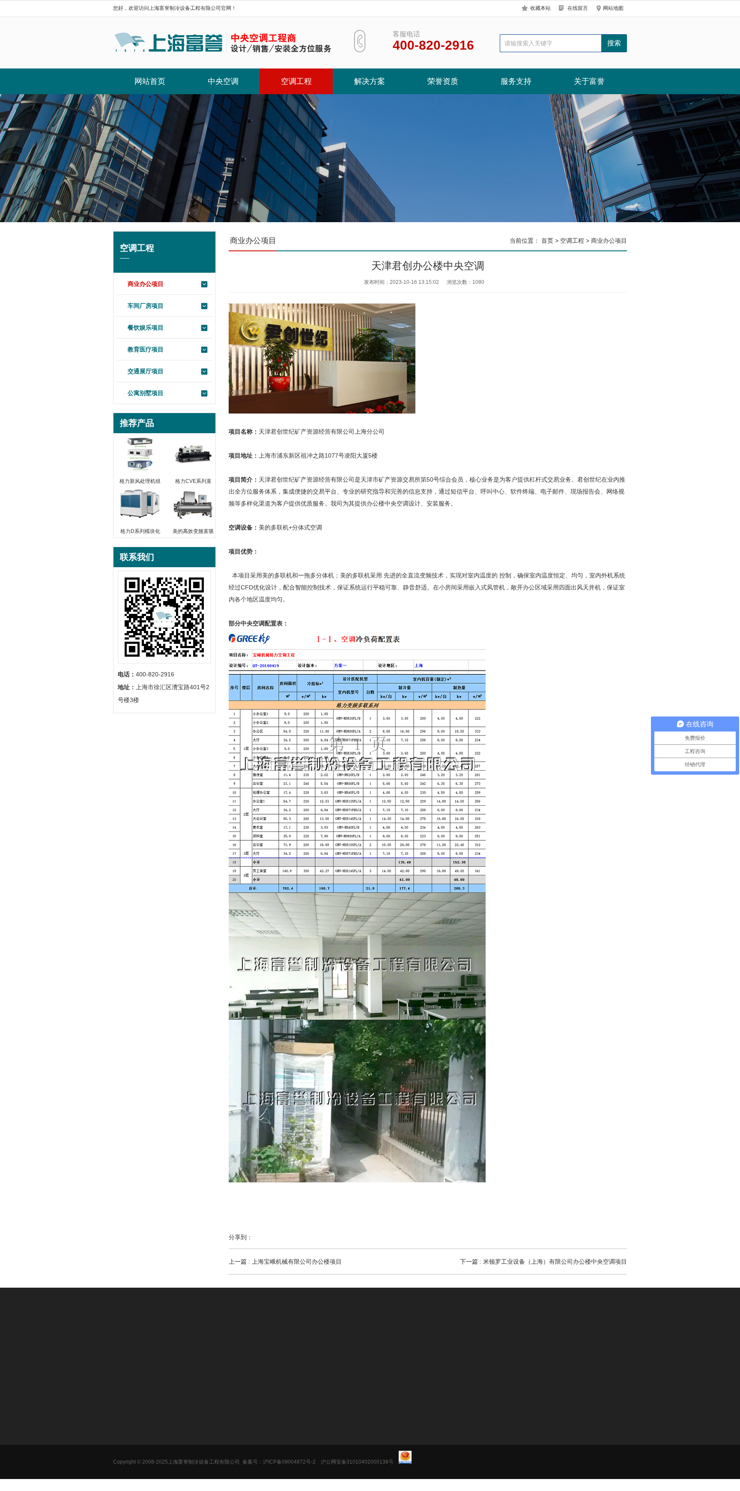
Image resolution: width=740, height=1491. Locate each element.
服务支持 (516, 81)
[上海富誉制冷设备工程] (223, 43)
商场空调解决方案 (256, 1430)
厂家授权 (304, 1417)
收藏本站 (540, 8)
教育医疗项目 (146, 349)
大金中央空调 (131, 1455)
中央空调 (223, 81)
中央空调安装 (167, 1345)
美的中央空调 (131, 1417)
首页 (547, 240)
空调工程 (296, 81)
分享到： (241, 1237)
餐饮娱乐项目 (146, 327)
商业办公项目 (146, 283)
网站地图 (613, 8)
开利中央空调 (131, 1481)
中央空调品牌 (263, 1345)
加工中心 (335, 1345)
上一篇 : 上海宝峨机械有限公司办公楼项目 (285, 1261)
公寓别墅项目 (146, 393)
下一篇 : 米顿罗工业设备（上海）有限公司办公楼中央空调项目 (543, 1261)
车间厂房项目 (146, 305)
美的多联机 (274, 527)
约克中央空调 (131, 1430)
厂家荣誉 (304, 1430)
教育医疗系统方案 (256, 1455)
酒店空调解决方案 (256, 1443)
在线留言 (577, 8)
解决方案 (369, 81)
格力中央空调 (131, 1443)
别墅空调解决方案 (256, 1468)
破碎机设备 (302, 1345)
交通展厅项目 (146, 371)
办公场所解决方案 (256, 1417)
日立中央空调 (131, 1468)
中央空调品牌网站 (215, 1345)
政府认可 (304, 1443)
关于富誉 (589, 81)
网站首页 (149, 81)
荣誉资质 (442, 81)
